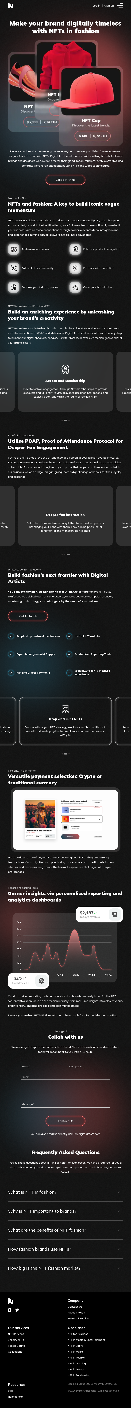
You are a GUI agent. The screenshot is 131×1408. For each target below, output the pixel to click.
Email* (26, 1077)
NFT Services (16, 1334)
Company (75, 1066)
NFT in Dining (76, 1369)
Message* (28, 1104)
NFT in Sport (75, 1346)
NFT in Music (75, 1352)
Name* (26, 1066)
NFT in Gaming (77, 1363)
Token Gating (16, 1346)
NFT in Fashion (76, 1357)
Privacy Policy (76, 1312)
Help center (15, 1397)
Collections (15, 1352)
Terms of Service (78, 1318)
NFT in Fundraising (79, 1375)
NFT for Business (78, 1334)
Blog (10, 1391)
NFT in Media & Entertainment (86, 1340)
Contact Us (75, 1307)
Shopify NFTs (16, 1340)
